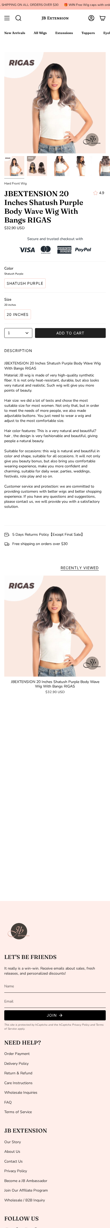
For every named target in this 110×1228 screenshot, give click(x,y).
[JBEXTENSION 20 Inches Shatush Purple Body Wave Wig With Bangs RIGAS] (55, 626)
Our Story (12, 1142)
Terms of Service (18, 1111)
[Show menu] (7, 18)
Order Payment (17, 1053)
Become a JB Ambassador (25, 1180)
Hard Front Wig (15, 183)
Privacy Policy (80, 1025)
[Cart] (102, 18)
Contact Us (13, 1161)
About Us (12, 1151)
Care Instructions (18, 1082)
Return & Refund (18, 1073)
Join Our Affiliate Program (26, 1190)
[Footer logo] (19, 931)
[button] (18, 18)
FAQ (8, 1102)
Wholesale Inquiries (20, 1092)
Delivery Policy (16, 1063)
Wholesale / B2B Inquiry (24, 1200)
